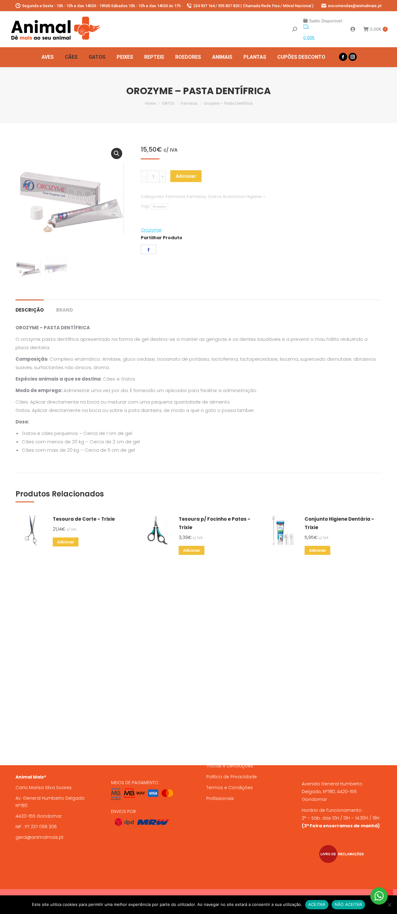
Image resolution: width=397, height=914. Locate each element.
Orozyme (159, 206)
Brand (64, 310)
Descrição (30, 310)
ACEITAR (316, 904)
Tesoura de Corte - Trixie (84, 519)
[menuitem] (47, 57)
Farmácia (175, 196)
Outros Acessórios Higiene (235, 196)
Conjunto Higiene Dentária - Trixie (339, 523)
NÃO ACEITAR (348, 904)
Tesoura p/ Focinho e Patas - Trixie (214, 523)
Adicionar (186, 176)
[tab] (30, 306)
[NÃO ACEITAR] (389, 905)
